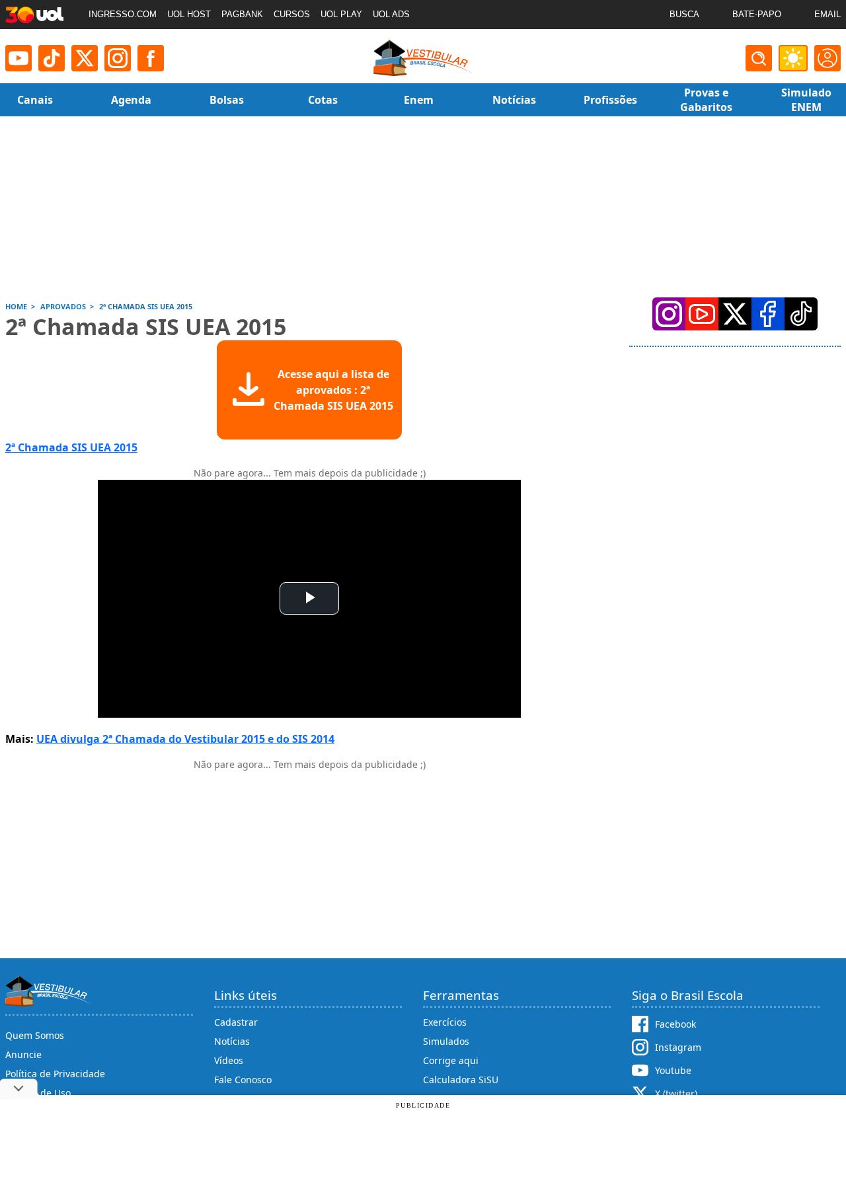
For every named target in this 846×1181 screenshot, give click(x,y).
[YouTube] (701, 313)
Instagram (678, 1047)
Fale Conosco (243, 1079)
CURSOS (292, 14)
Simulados (446, 1041)
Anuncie (23, 1054)
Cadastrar (236, 1022)
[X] (84, 58)
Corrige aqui (451, 1060)
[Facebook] (768, 313)
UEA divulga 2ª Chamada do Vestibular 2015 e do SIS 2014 (185, 739)
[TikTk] (801, 313)
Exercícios (445, 1022)
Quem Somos (34, 1035)
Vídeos (228, 1060)
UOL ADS (391, 14)
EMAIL (827, 14)
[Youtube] (18, 58)
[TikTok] (51, 58)
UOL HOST (189, 14)
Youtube (673, 1070)
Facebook (675, 1024)
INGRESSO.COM (123, 14)
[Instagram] (117, 58)
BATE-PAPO (756, 14)
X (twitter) (676, 1093)
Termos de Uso (38, 1092)
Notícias (232, 1041)
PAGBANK (242, 14)
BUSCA (684, 14)
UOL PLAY (341, 14)
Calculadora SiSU (460, 1079)
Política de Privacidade (55, 1073)
